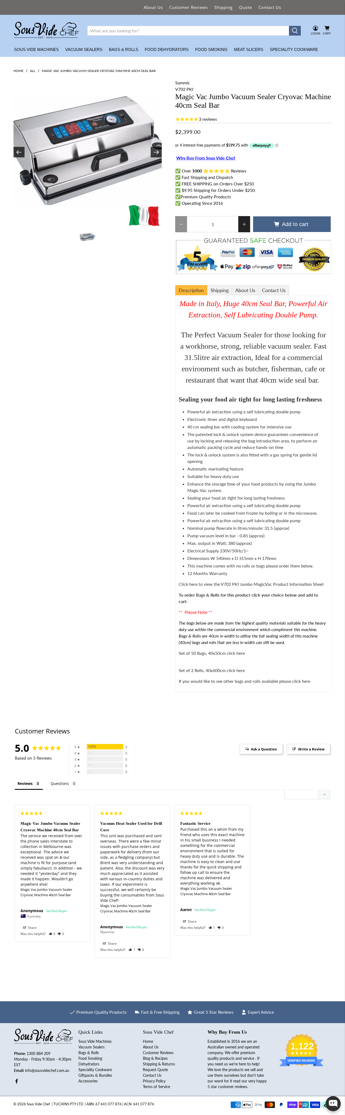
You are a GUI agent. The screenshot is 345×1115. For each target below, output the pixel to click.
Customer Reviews (188, 7)
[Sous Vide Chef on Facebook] (16, 1082)
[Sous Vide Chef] (46, 31)
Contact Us (269, 7)
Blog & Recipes (155, 1058)
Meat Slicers (248, 49)
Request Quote (155, 1069)
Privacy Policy (154, 1081)
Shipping (223, 7)
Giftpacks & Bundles (95, 1075)
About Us (153, 7)
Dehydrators (88, 1064)
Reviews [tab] (25, 783)
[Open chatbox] (333, 1103)
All (32, 70)
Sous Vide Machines (36, 49)
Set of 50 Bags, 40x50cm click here (212, 653)
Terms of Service (156, 1086)
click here (301, 681)
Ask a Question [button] (264, 749)
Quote (245, 7)
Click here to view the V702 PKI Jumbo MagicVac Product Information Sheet (252, 584)
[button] (52, 934)
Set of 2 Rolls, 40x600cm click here (212, 670)
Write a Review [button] (311, 749)
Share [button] (32, 927)
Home (18, 70)
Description (191, 290)
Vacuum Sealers (83, 49)
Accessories (88, 1081)
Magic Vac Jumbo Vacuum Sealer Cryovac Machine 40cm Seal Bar (46, 892)
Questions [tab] (60, 783)
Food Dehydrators (167, 49)
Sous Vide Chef (38, 1104)
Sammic (182, 82)
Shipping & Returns (159, 1064)
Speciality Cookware (294, 49)
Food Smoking (211, 49)
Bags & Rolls (123, 49)
